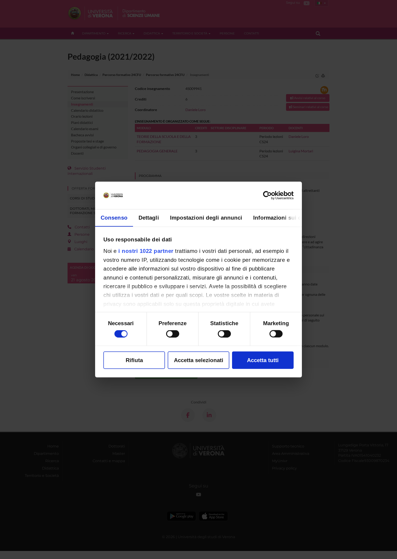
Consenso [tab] (114, 218)
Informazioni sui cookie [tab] (284, 218)
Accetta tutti (263, 360)
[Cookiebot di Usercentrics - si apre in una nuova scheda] (273, 195)
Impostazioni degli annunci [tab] (206, 218)
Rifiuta (134, 360)
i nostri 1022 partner (145, 251)
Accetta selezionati (198, 360)
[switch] (172, 334)
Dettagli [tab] (149, 218)
